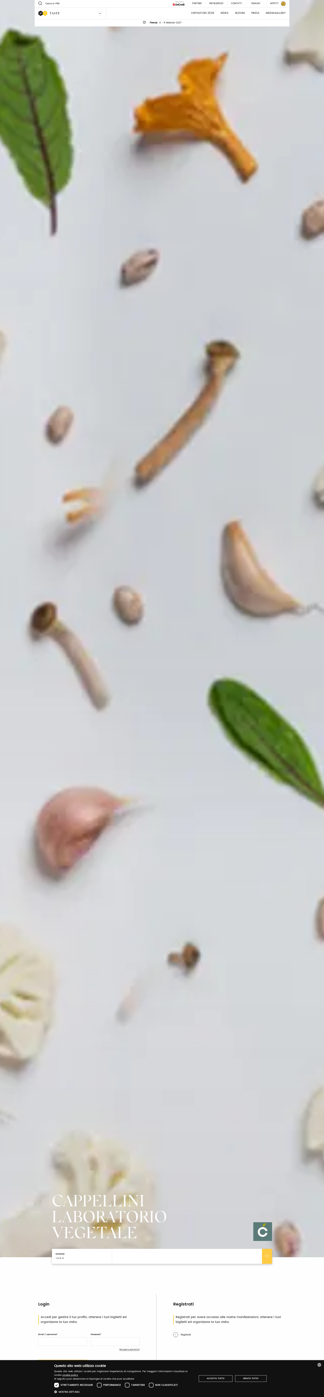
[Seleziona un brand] (100, 13)
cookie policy (70, 1375)
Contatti (236, 3)
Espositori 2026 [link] (202, 13)
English (255, 3)
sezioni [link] (240, 13)
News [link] (224, 13)
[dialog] (162, 1378)
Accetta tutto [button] (215, 1378)
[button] (123, 1392)
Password (95, 1334)
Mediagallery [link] (276, 13)
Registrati (186, 1335)
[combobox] (319, 1365)
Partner (197, 3)
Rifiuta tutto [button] (251, 1378)
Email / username (47, 1334)
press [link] (255, 13)
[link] (275, 3)
